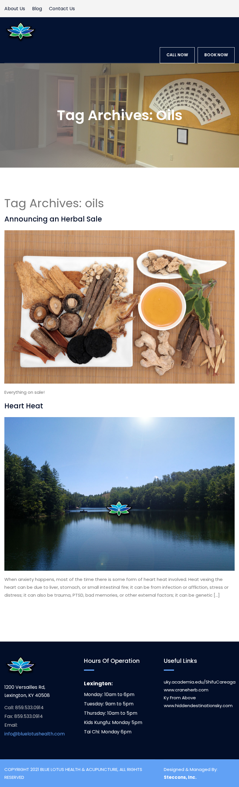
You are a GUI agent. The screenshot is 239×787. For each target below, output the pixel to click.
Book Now (216, 55)
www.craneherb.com (186, 690)
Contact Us (62, 8)
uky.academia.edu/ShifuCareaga (200, 682)
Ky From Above (180, 698)
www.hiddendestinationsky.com (198, 705)
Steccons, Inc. (180, 777)
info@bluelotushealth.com (34, 733)
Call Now (177, 55)
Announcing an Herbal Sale (53, 219)
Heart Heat (23, 406)
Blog (37, 8)
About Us (14, 8)
